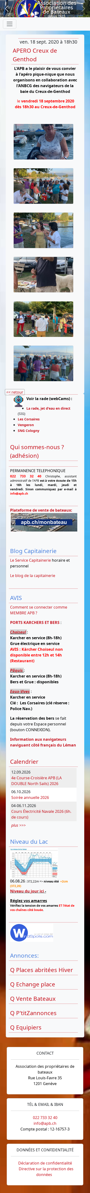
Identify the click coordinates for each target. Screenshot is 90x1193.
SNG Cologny (29, 430)
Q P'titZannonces (33, 1013)
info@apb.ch (45, 1123)
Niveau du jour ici (27, 891)
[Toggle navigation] (9, 24)
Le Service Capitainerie (30, 560)
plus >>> (18, 825)
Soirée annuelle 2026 (30, 797)
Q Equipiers (26, 1027)
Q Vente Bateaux (33, 998)
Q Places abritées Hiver (41, 970)
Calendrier (24, 761)
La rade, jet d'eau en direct (48, 408)
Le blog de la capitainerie (32, 575)
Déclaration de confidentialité (45, 1163)
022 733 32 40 (45, 1117)
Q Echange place (32, 984)
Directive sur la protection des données (46, 1171)
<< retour (14, 392)
